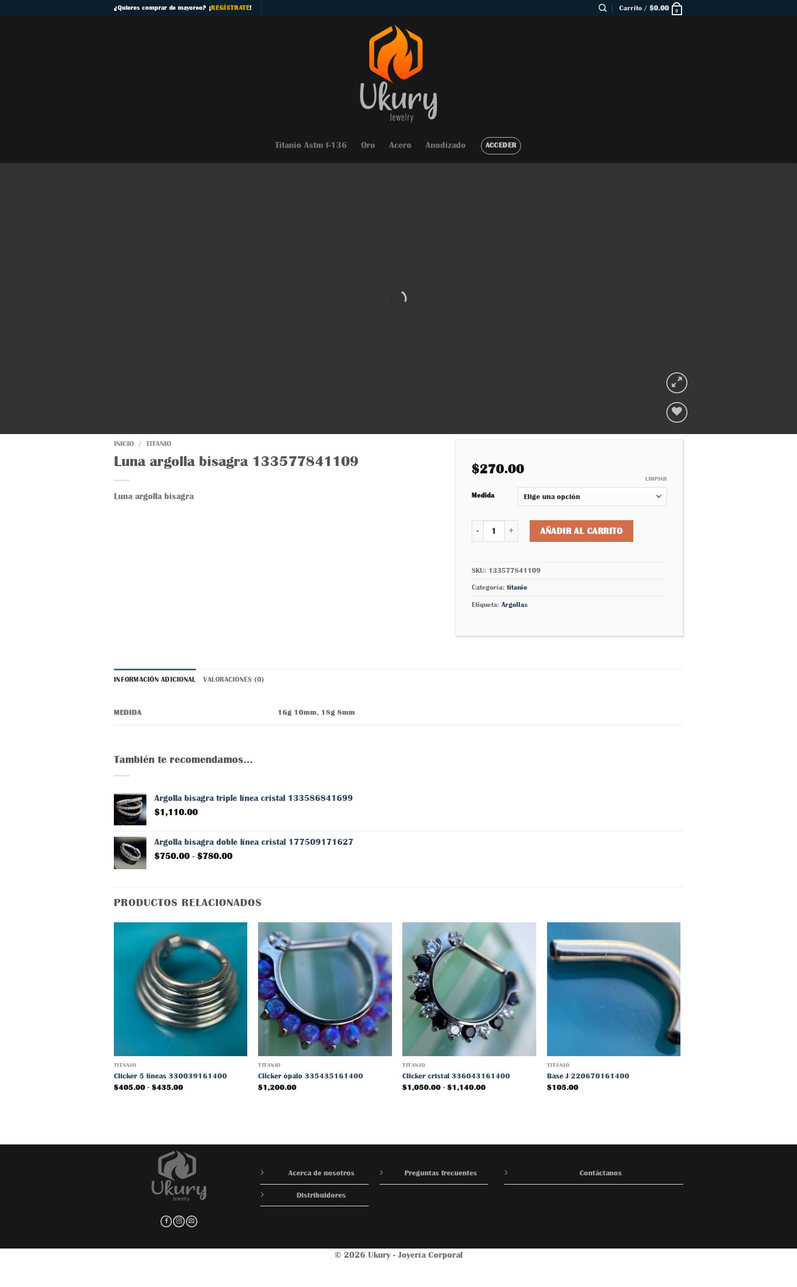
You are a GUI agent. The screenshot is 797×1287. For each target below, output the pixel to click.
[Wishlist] (676, 412)
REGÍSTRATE (230, 7)
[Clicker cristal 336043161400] (469, 989)
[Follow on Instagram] (178, 1221)
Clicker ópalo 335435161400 (310, 1075)
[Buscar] (603, 8)
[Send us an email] (191, 1221)
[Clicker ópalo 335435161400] (325, 989)
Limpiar (656, 479)
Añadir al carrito (581, 531)
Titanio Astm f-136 (311, 145)
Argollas (515, 604)
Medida (483, 495)
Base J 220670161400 (588, 1075)
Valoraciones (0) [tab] (233, 679)
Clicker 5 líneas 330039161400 (170, 1075)
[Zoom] (676, 382)
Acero (400, 145)
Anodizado (446, 145)
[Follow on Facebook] (166, 1221)
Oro (368, 145)
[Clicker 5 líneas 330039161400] (181, 989)
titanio (158, 443)
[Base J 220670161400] (614, 989)
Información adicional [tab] (155, 679)
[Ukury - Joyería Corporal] (398, 72)
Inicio (124, 443)
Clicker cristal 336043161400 (456, 1075)
